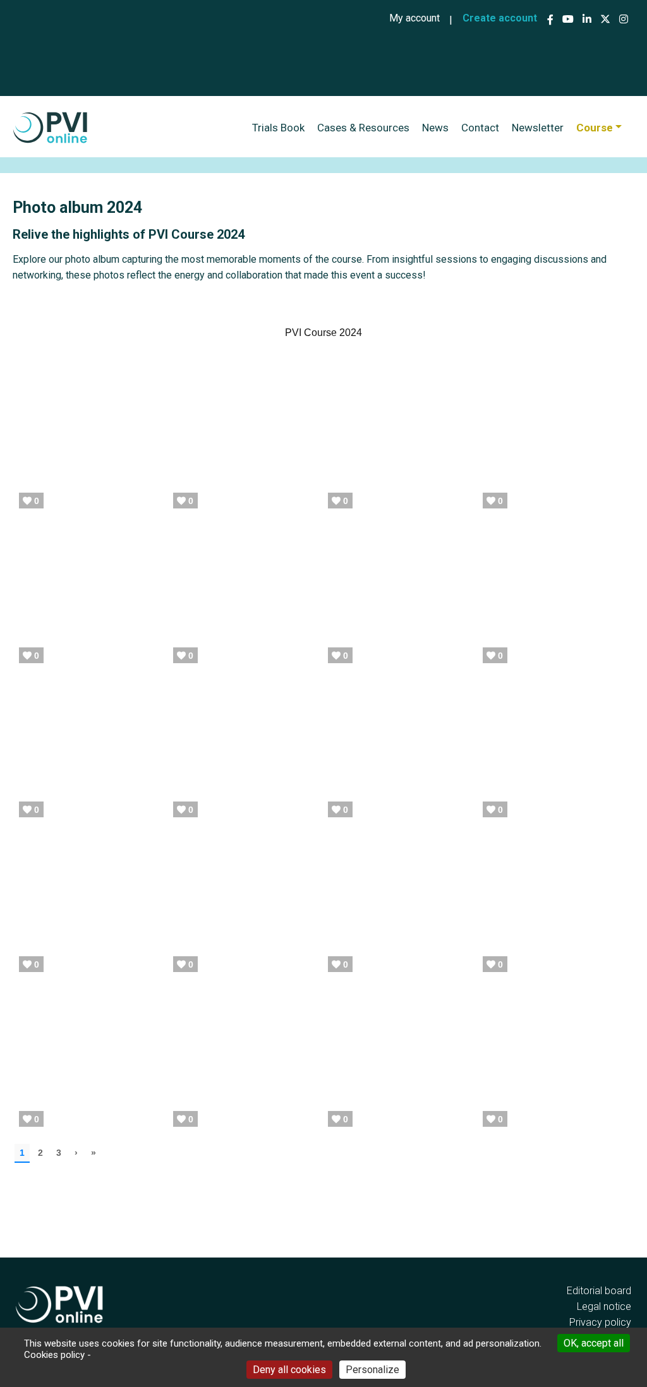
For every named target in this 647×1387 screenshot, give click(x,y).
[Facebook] (551, 20)
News (435, 127)
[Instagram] (623, 19)
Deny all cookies (289, 1370)
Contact (480, 127)
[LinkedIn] (587, 19)
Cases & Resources (363, 127)
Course (594, 127)
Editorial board (599, 1291)
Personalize (372, 1370)
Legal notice (604, 1306)
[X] (605, 19)
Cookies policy (54, 1354)
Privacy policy (600, 1322)
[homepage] (50, 127)
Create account (500, 18)
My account (414, 18)
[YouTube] (568, 19)
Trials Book (278, 127)
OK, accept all (594, 1343)
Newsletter (538, 127)
